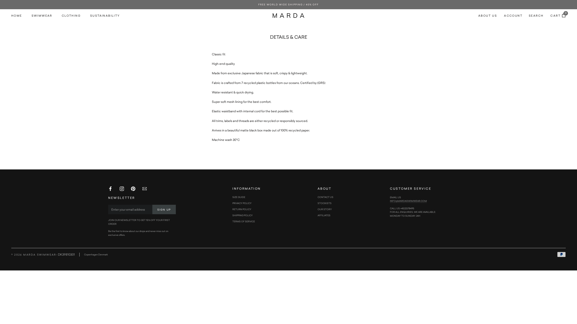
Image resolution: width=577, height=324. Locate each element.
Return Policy (241, 209)
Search (536, 16)
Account (513, 16)
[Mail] (144, 188)
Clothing (71, 16)
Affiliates (324, 215)
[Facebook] (110, 188)
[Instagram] (122, 188)
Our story (325, 209)
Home (16, 16)
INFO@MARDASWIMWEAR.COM (408, 200)
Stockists (325, 203)
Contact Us (325, 197)
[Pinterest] (133, 188)
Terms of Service (243, 221)
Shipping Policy (242, 215)
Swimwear (42, 16)
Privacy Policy (242, 203)
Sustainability (105, 16)
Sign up (164, 209)
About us (487, 16)
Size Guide (238, 197)
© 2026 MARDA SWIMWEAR (33, 254)
